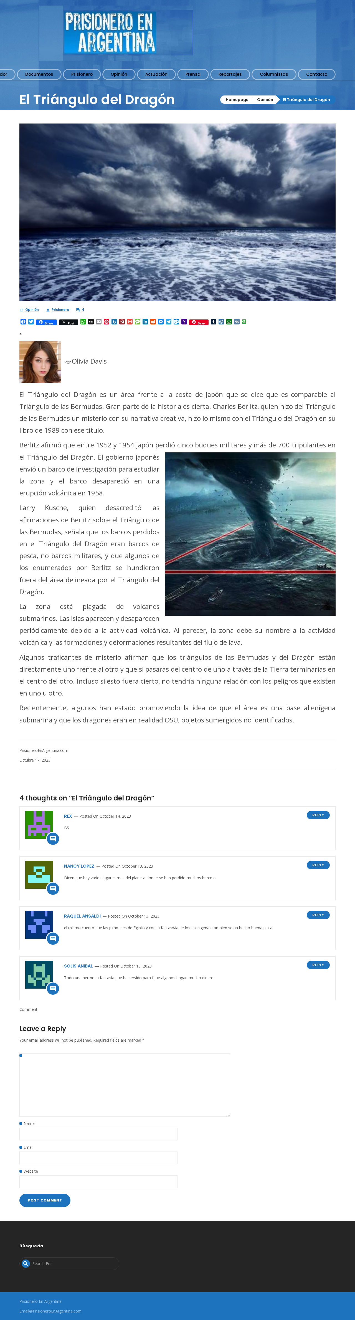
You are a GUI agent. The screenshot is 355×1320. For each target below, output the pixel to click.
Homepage (237, 99)
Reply (318, 815)
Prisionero (60, 309)
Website (31, 1171)
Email (28, 1147)
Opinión (265, 99)
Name (29, 1123)
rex (68, 816)
